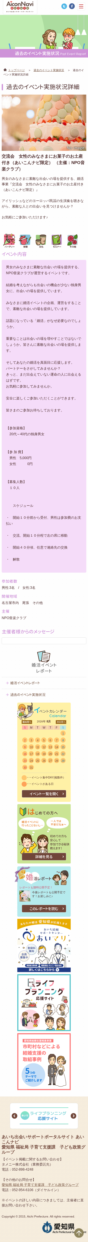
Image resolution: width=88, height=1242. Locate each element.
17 (31, 754)
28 (56, 760)
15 (63, 747)
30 (24, 767)
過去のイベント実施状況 (49, 70)
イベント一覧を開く (43, 793)
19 (44, 754)
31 (31, 767)
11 (37, 747)
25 (37, 760)
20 (50, 754)
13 (50, 747)
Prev (14, 1116)
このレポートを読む (44, 908)
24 (31, 760)
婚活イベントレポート (25, 683)
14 (56, 747)
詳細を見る (44, 856)
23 (24, 760)
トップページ (16, 70)
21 (56, 754)
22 (63, 754)
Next (73, 1116)
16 (24, 754)
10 (31, 747)
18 (37, 754)
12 (44, 747)
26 (44, 760)
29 (63, 760)
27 (50, 760)
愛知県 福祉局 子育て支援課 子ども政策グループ (40, 1185)
